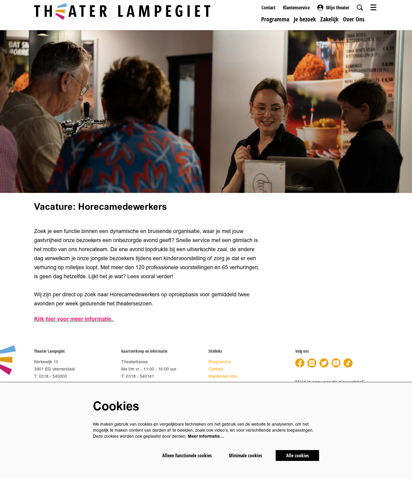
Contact (268, 7)
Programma (219, 361)
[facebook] (299, 362)
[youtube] (336, 362)
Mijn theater (337, 7)
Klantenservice (296, 7)
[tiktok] (348, 362)
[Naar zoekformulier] (359, 7)
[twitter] (323, 362)
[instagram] (311, 362)
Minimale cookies (245, 455)
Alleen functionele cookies (187, 455)
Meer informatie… (206, 436)
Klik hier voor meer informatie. (74, 319)
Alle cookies (297, 455)
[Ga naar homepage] (122, 11)
